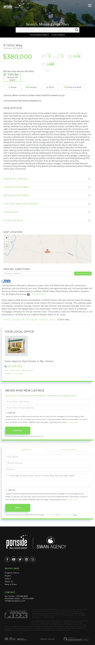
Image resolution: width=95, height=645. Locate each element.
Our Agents (19, 373)
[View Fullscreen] (6, 246)
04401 (52, 320)
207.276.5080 (28, 598)
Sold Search (59, 35)
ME (23, 320)
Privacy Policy (38, 294)
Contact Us (9, 373)
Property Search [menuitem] (12, 573)
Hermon (43, 320)
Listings (15, 320)
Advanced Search (40, 35)
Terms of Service (65, 515)
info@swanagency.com (15, 601)
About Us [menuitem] (9, 581)
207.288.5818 (22, 596)
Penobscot (31, 320)
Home (6, 320)
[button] (76, 30)
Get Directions (83, 273)
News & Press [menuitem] (11, 584)
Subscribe (17, 430)
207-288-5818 (14, 366)
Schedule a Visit (68, 450)
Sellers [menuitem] (8, 579)
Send (17, 508)
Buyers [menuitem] (8, 576)
